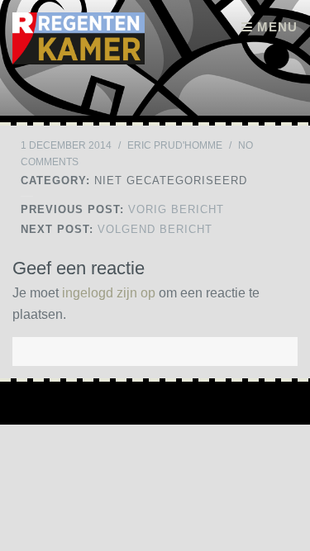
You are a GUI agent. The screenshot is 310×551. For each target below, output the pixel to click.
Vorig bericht (122, 209)
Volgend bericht (116, 229)
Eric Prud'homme (174, 145)
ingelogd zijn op (108, 293)
